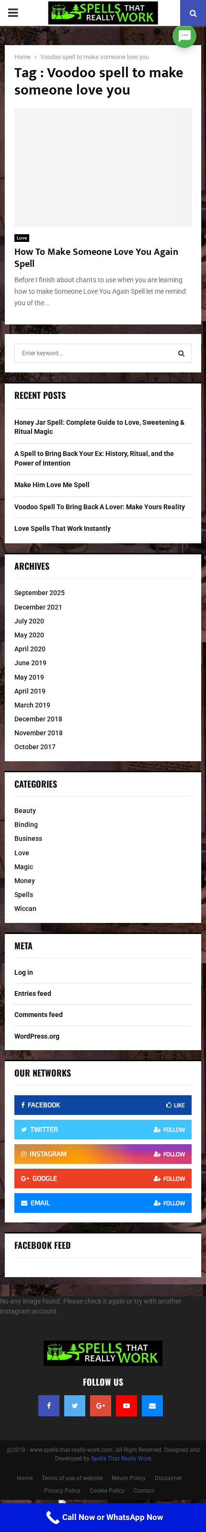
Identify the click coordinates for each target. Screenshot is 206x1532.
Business (28, 838)
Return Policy (129, 1478)
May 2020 (29, 635)
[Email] (152, 1405)
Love (22, 237)
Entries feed (32, 993)
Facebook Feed (42, 1245)
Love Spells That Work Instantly (62, 528)
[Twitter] (74, 1405)
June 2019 (30, 663)
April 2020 (30, 649)
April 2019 (30, 691)
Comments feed (38, 1014)
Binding (26, 824)
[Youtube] (126, 1405)
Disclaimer (168, 1478)
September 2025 (39, 593)
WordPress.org (36, 1036)
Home (25, 1478)
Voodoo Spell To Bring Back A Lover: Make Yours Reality (99, 507)
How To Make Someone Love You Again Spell (96, 258)
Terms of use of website (72, 1478)
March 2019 (32, 705)
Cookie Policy (107, 1490)
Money (24, 881)
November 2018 (38, 733)
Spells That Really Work (121, 1458)
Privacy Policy (62, 1490)
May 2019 (29, 677)
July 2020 (29, 621)
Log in (23, 972)
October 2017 (35, 747)
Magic (23, 867)
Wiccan (25, 908)
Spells (23, 894)
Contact (144, 1490)
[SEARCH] (181, 353)
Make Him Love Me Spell (52, 485)
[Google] (100, 1405)
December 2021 (38, 607)
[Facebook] (48, 1405)
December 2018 (38, 719)
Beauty (25, 810)
